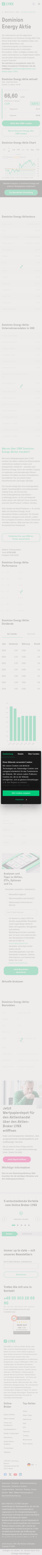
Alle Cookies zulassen (21, 793)
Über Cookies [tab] (33, 754)
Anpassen (19, 799)
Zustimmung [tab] (8, 754)
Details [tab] (20, 754)
